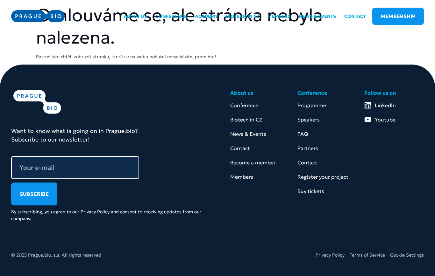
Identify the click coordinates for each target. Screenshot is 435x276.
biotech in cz (242, 16)
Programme (311, 105)
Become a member (252, 162)
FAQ (302, 134)
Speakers (308, 119)
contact (355, 16)
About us (135, 16)
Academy (206, 16)
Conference (244, 105)
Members (241, 177)
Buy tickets (310, 191)
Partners (307, 148)
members (278, 16)
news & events (317, 16)
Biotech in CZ (246, 119)
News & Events (248, 134)
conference (171, 16)
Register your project (322, 177)
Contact (240, 148)
